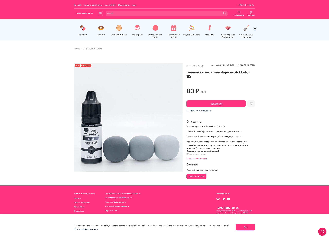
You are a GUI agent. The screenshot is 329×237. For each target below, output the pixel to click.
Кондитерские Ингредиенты (228, 35)
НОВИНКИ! (210, 34)
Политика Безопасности (115, 202)
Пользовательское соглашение (118, 198)
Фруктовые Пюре (191, 34)
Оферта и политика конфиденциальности (122, 193)
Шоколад (82, 34)
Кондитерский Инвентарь (246, 35)
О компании (124, 5)
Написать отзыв (196, 176)
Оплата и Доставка (93, 5)
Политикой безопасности (86, 229)
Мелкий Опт (110, 5)
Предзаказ (216, 103)
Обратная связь (111, 210)
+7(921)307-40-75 (245, 5)
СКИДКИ (101, 34)
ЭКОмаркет (137, 34)
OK (245, 227)
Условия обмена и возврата (117, 206)
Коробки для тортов (173, 35)
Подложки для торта (155, 35)
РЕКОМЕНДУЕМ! (119, 34)
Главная (78, 48)
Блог (134, 5)
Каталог (78, 5)
